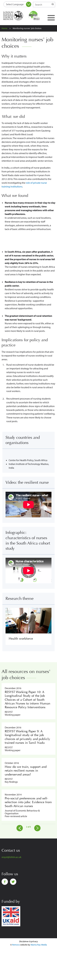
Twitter (13, 882)
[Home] (37, 15)
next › (37, 828)
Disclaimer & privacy (28, 941)
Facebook (5, 882)
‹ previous (19, 828)
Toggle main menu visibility (51, 18)
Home (4, 28)
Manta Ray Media (39, 944)
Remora (16, 944)
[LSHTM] (15, 15)
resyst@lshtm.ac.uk (11, 857)
